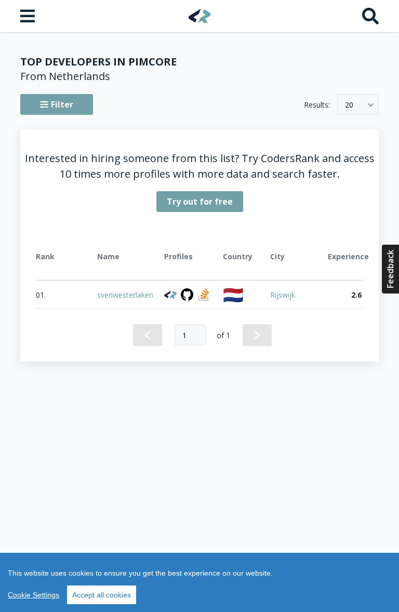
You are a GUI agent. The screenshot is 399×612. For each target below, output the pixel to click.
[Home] (200, 16)
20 (349, 105)
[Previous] (147, 335)
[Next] (257, 335)
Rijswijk (282, 295)
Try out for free (200, 201)
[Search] (370, 16)
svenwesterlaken (125, 295)
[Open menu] (28, 16)
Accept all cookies (101, 595)
